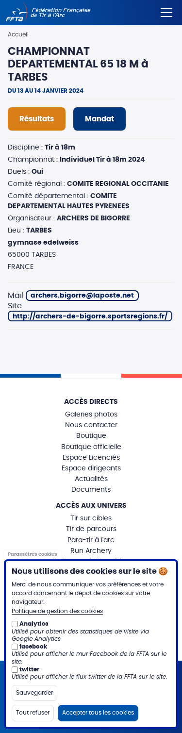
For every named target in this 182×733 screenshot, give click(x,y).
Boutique (91, 436)
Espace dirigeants (91, 468)
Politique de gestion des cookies (57, 611)
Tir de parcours (91, 529)
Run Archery (91, 551)
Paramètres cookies (32, 554)
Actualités (91, 479)
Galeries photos (91, 414)
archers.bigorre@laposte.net (82, 295)
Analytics (34, 624)
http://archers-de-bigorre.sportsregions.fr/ (90, 316)
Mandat (99, 119)
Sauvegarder (34, 693)
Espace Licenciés (91, 457)
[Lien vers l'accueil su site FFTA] (48, 12)
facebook (33, 647)
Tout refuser (33, 713)
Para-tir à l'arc (91, 540)
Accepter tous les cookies (98, 713)
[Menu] (166, 10)
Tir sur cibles (91, 518)
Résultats (36, 119)
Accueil (18, 34)
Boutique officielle (91, 447)
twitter (29, 669)
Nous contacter (91, 425)
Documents (91, 489)
